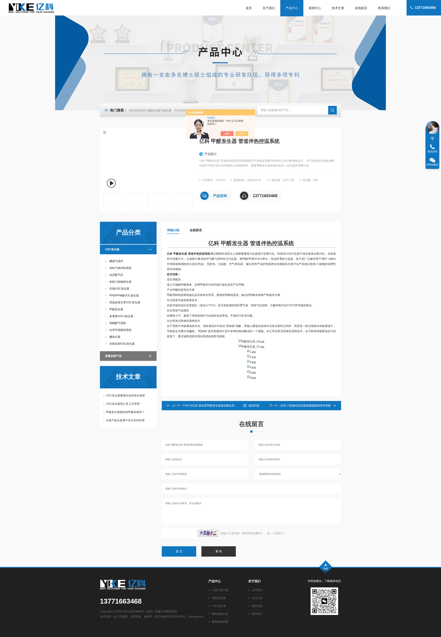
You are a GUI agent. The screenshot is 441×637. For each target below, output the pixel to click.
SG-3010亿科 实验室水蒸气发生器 (150, 110)
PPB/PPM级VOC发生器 (124, 295)
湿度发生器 (219, 598)
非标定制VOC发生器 (122, 343)
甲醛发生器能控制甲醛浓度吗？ (125, 412)
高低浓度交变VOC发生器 (124, 302)
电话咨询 (432, 151)
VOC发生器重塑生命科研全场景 (125, 395)
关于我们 (269, 8)
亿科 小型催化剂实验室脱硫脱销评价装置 (305, 405)
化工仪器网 (120, 616)
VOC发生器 (207, 62)
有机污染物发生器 (120, 281)
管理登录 (135, 616)
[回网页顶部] (432, 138)
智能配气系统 (117, 323)
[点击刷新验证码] (208, 533)
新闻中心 (315, 8)
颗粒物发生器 (220, 613)
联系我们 (384, 8)
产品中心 (292, 8)
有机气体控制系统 (120, 268)
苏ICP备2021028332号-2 (170, 616)
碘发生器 (114, 336)
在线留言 (361, 8)
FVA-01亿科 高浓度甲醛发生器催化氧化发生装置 (213, 405)
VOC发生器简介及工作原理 (123, 403)
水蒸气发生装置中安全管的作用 (125, 420)
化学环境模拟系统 (120, 329)
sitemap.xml (196, 616)
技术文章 (338, 8)
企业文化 (257, 598)
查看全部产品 (113, 355)
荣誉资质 (257, 605)
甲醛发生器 (225, 62)
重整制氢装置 (220, 621)
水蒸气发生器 (220, 590)
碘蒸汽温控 (116, 261)
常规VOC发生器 (119, 288)
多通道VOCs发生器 (121, 316)
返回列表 (253, 405)
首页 (249, 8)
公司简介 (257, 590)
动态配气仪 (116, 274)
